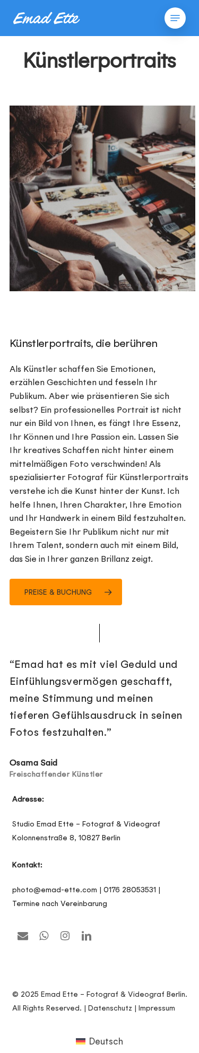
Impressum (157, 1008)
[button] (175, 18)
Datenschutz (110, 1008)
